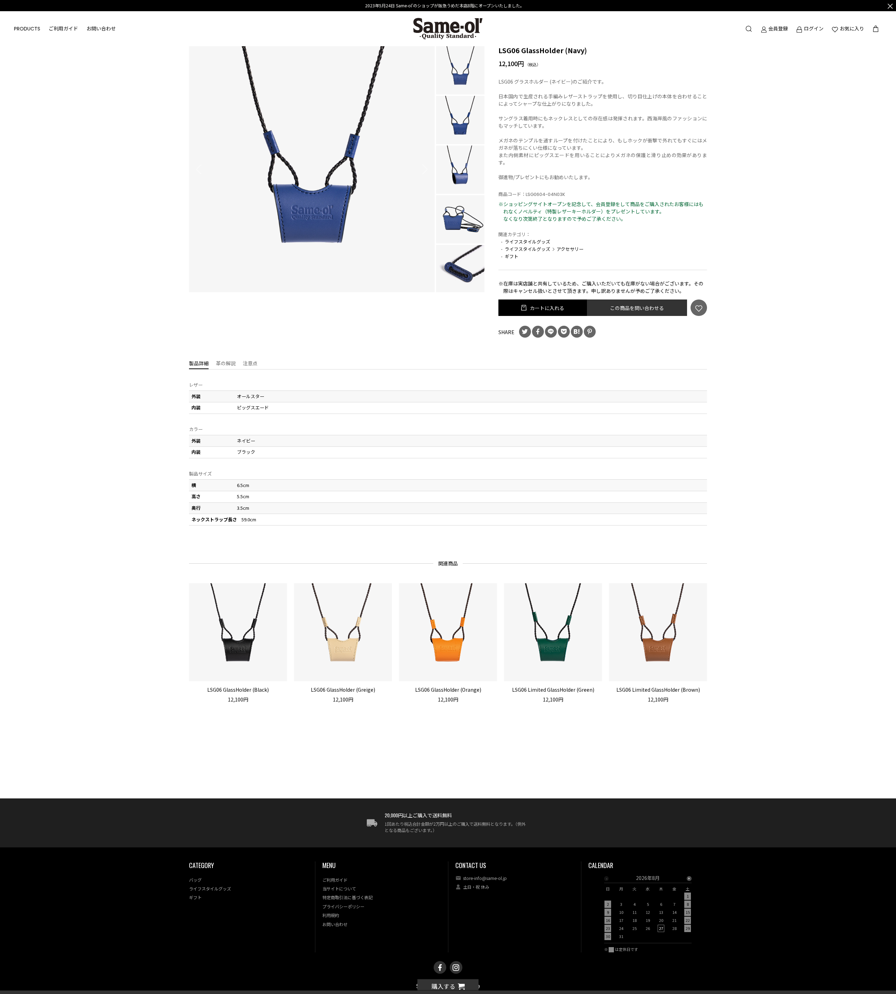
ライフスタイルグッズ (527, 241)
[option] (312, 169)
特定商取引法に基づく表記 (347, 897)
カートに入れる (546, 307)
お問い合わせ (101, 28)
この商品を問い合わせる (637, 307)
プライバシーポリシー (343, 906)
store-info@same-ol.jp (485, 878)
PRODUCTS (27, 28)
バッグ (195, 880)
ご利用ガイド (63, 28)
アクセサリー (569, 249)
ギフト (511, 256)
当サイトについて (339, 888)
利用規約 (330, 915)
